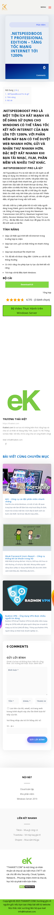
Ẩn (16, 90)
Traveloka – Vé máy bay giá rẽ (27, 834)
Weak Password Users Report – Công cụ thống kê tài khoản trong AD (25, 557)
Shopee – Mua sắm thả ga (27, 839)
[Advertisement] (27, 351)
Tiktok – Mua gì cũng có (27, 830)
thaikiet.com (8, 427)
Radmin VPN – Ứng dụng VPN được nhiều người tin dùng (25, 617)
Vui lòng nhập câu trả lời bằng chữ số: (24, 720)
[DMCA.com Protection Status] (27, 887)
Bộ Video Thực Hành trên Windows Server (27, 311)
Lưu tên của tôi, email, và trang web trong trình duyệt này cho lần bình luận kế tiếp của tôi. (26, 711)
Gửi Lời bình (37, 740)
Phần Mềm (40, 24)
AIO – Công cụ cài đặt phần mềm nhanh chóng (25, 500)
